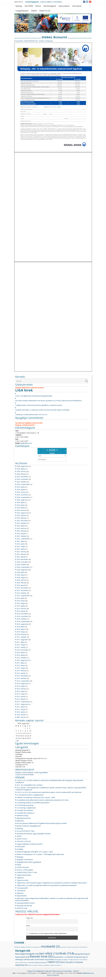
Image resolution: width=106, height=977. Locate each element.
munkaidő (50, 946)
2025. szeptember (23, 484)
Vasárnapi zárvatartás (24, 905)
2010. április (20, 712)
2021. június (20, 544)
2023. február (21, 518)
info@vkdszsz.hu (26, 443)
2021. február (21, 554)
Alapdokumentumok (23, 818)
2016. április (20, 655)
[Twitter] (87, 2)
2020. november (22, 562)
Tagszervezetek (22, 880)
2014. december (22, 676)
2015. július (20, 663)
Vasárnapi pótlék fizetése (25, 903)
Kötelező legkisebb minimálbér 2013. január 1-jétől (34, 852)
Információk (76, 6)
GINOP (19, 836)
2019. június (20, 601)
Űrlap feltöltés (21, 896)
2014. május (20, 686)
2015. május (20, 668)
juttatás (23, 947)
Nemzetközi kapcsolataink (46, 959)
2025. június (20, 487)
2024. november (22, 495)
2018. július (20, 627)
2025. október (21, 482)
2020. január (20, 585)
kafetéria (29, 947)
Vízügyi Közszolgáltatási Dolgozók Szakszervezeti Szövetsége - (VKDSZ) (53, 971)
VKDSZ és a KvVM (33, 965)
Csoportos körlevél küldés (24, 774)
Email (28, 926)
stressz (69, 947)
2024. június (20, 505)
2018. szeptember (23, 621)
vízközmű (76, 947)
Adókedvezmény (22, 815)
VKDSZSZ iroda (21, 908)
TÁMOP (34, 11)
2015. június (20, 665)
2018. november (22, 616)
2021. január (20, 557)
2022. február (21, 531)
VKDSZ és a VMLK (56, 965)
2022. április (20, 526)
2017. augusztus (22, 639)
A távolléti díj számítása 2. (25, 813)
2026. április (20, 469)
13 (21, 733)
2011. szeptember (23, 702)
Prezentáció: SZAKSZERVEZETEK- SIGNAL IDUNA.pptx (33, 41)
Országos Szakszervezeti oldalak (77, 959)
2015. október (21, 658)
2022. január (20, 533)
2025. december (22, 477)
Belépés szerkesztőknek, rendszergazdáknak (31, 772)
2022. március (21, 528)
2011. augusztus (22, 704)
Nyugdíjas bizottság (62, 959)
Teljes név (29, 918)
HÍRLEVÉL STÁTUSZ (23, 841)
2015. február (21, 671)
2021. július (20, 541)
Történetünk (20, 890)
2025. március (21, 492)
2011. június (20, 707)
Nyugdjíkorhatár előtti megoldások (28, 862)
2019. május (20, 603)
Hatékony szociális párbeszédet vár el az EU (31, 414)
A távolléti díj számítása (24, 810)
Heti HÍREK (29, 6)
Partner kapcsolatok (21, 962)
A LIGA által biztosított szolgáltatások (29, 795)
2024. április (20, 508)
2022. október (21, 523)
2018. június (20, 629)
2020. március (21, 580)
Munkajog (19, 857)
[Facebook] (84, 2)
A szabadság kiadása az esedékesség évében (32, 803)
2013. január (20, 696)
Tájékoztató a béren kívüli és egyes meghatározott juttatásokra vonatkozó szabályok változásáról (51, 883)
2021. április (20, 549)
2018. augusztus (22, 624)
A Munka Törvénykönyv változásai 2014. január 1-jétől (35, 797)
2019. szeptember (23, 595)
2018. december (22, 614)
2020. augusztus (22, 570)
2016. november (22, 650)
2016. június (20, 652)
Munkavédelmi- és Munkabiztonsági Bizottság (71, 957)
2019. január (20, 611)
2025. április (20, 489)
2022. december (22, 520)
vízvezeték (83, 947)
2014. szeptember (23, 681)
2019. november (22, 590)
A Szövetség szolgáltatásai (26, 808)
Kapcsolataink (64, 6)
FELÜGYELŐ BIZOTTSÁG (25, 831)
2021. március (21, 552)
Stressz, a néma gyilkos (24, 870)
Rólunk (38, 6)
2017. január (20, 647)
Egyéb (33, 953)
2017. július (20, 642)
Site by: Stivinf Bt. (53, 975)
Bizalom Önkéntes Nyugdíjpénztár (28, 826)
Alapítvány (20, 821)
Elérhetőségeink (49, 6)
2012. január (20, 699)
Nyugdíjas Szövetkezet (24, 859)
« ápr (17, 741)
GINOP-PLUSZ (44, 11)
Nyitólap (19, 6)
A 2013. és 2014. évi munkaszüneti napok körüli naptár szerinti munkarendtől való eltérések (48, 792)
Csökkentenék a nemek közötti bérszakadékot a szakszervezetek (38, 405)
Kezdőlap (19, 849)
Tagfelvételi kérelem (23, 875)
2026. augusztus (22, 466)
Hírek (66, 953)
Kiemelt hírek (41, 956)
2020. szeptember (23, 567)
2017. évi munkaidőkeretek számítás (29, 785)
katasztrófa (37, 947)
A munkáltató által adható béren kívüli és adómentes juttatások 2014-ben (42, 800)
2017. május (20, 645)
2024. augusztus (22, 500)
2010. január (20, 714)
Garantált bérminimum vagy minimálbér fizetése (33, 834)
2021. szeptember (23, 539)
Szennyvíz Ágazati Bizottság (37, 962)
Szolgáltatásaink (22, 11)
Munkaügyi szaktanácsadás (25, 959)
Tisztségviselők (22, 888)
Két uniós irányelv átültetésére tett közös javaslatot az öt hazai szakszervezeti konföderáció (48, 400)
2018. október (21, 619)
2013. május (20, 694)
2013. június (20, 691)
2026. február (21, 474)
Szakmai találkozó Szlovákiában (51, 2)
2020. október (21, 564)
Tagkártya (20, 878)
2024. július (20, 502)
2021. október (21, 536)
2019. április (20, 606)
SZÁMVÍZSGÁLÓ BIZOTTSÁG (26, 872)
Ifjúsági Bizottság (82, 954)
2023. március (21, 515)
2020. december (22, 559)
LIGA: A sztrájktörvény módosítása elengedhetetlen (33, 396)
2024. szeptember (23, 497)
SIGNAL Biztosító (22, 867)
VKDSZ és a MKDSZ (44, 965)
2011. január (20, 709)
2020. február (21, 583)
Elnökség (19, 828)
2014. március (21, 689)
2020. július (20, 572)
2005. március (21, 717)
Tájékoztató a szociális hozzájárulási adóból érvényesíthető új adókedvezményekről (46, 885)
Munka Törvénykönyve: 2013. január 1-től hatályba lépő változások (40, 854)
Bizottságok (21, 954)
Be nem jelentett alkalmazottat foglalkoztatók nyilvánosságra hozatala (41, 823)
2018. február (21, 634)
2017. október (21, 637)
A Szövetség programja (24, 805)
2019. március (21, 608)
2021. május (20, 546)
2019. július (20, 598)
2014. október (21, 678)
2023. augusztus (22, 513)
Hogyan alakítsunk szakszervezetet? (29, 844)
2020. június (20, 575)
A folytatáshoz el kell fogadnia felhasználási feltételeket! (47, 933)
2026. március (21, 471)
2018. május (20, 632)
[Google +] (90, 2)
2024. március (21, 510)
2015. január (20, 673)
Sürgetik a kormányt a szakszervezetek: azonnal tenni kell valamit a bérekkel (42, 410)
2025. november (22, 479)
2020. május (20, 577)
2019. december (22, 588)
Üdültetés (20, 893)
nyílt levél (63, 947)
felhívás (17, 947)
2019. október (21, 593)
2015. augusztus (22, 660)
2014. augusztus (22, 683)
